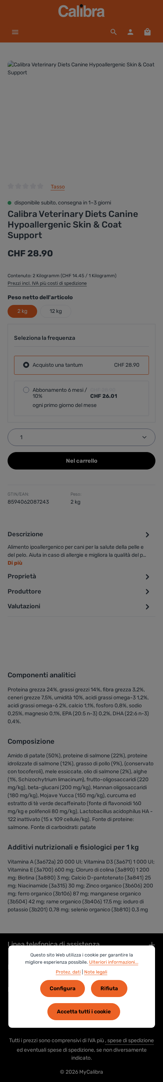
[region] (81, 117)
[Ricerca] (113, 31)
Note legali (95, 972)
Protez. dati (68, 972)
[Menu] (15, 31)
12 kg (56, 311)
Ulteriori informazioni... (113, 962)
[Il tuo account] (130, 31)
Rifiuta (109, 988)
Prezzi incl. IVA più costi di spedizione (47, 283)
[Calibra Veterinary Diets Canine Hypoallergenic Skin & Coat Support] (81, 117)
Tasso (58, 187)
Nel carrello (81, 460)
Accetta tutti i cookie (84, 1011)
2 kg (22, 311)
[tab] (80, 548)
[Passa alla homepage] (81, 10)
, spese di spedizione (129, 1040)
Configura (62, 988)
